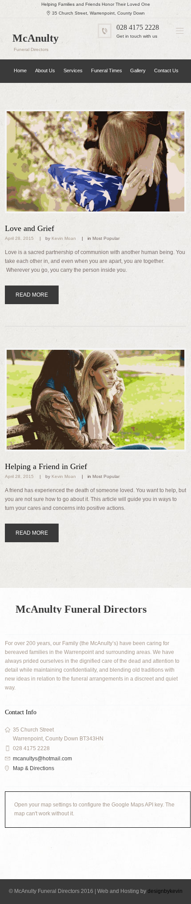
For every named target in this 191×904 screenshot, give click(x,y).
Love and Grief (29, 228)
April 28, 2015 (19, 238)
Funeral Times (106, 70)
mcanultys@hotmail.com (42, 758)
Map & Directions (33, 768)
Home (20, 70)
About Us (45, 70)
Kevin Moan (64, 238)
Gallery (138, 70)
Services (73, 70)
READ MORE (32, 295)
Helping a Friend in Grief (46, 466)
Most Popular (105, 238)
